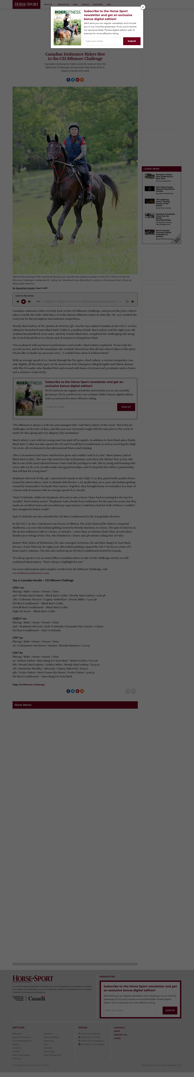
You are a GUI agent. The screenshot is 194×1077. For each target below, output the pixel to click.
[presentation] (143, 7)
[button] (143, 7)
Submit (132, 41)
